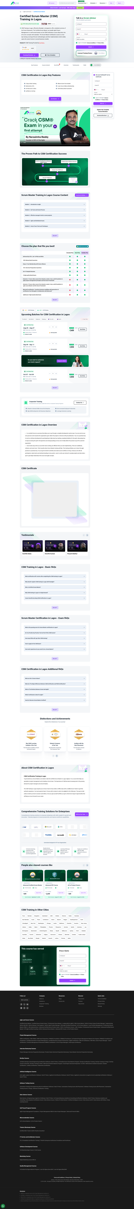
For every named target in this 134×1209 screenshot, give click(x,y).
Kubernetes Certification (44, 1065)
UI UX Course (38, 1150)
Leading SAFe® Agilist (68, 1023)
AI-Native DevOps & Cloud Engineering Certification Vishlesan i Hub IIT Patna (39, 1061)
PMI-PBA (92, 1040)
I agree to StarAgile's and (91, 42)
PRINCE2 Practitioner (65, 1038)
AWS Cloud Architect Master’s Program (52, 1063)
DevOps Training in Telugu (102, 1061)
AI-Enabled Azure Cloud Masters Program (69, 1061)
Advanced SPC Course (51, 885)
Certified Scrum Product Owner (39, 1023)
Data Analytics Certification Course (34, 1100)
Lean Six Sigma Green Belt (46, 1169)
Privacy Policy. (101, 42)
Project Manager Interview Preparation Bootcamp (32, 1052)
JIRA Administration (33, 1027)
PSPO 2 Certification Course (67, 1027)
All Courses (51, 3)
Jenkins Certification (32, 1065)
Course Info (61, 1001)
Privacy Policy (101, 1001)
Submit (90, 47)
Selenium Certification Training (40, 1088)
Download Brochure (28, 55)
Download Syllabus (81, 195)
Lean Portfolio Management (96, 1025)
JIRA (76, 1027)
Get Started (54, 98)
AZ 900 (83, 1063)
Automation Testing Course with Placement (72, 1086)
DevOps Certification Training (87, 1061)
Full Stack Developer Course (27, 1150)
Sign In (119, 3)
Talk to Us (102, 103)
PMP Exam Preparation (42, 1038)
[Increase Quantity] (56, 327)
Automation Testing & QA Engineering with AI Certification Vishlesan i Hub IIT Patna (40, 1086)
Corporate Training (44, 1003)
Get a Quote (38, 58)
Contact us (42, 1001)
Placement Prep (82, 3)
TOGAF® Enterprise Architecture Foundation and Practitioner (55, 1140)
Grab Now (80, 7)
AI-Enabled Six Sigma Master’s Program (29, 1169)
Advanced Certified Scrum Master (32, 885)
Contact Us (79, 402)
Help (111, 3)
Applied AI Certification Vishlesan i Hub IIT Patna (61, 1075)
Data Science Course (49, 1100)
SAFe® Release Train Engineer (36, 1025)
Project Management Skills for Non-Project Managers (53, 1111)
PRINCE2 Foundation (54, 1038)
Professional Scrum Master (54, 1023)
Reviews (41, 1006)
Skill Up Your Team (80, 814)
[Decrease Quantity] (49, 327)
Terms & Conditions (91, 42)
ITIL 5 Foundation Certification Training (29, 1140)
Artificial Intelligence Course (75, 1100)
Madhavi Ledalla (28, 334)
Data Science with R (88, 1100)
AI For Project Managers (62, 1042)
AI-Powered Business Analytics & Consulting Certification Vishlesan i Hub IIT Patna (74, 1098)
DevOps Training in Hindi (36, 1063)
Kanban (80, 1027)
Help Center (81, 1003)
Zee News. (42, 43)
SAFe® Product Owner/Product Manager (95, 1023)
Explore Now (38, 892)
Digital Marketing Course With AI (28, 1159)
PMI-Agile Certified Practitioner (68, 1025)
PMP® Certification (24, 1038)
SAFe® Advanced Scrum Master (47, 1029)
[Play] (55, 126)
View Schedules (51, 55)
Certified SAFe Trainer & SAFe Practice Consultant (32, 1130)
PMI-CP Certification (84, 1040)
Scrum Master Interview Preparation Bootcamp (81, 1052)
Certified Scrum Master (25, 1023)
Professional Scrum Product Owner (91, 1027)
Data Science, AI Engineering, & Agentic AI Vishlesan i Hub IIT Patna (36, 1098)
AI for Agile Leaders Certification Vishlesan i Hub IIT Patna (34, 1075)
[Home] (20, 11)
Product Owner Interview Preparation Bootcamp (57, 1052)
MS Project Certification (75, 1042)
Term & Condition (102, 998)
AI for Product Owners (74, 885)
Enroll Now (82, 329)
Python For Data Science (61, 1100)
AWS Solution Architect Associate (94, 1063)
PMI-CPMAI (33, 1038)
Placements (81, 998)
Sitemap (100, 1006)
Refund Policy (101, 1003)
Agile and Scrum (27, 11)
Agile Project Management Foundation (29, 1111)
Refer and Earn (24, 1000)
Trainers (80, 1001)
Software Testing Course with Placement (94, 1086)
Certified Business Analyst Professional (58, 1040)
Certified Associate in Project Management (37, 1040)
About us (41, 998)
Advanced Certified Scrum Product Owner (49, 1027)
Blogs (60, 998)
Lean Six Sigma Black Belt (60, 1169)
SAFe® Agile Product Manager (52, 1025)
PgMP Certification (73, 1040)
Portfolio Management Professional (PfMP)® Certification (41, 1042)
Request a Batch (62, 361)
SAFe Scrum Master (79, 1023)
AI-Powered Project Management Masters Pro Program (85, 1038)
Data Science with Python (100, 1100)
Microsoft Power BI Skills (73, 1111)
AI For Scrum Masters (82, 1025)
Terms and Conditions (59, 1177)
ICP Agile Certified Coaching (31, 1029)
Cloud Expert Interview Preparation (71, 1063)
